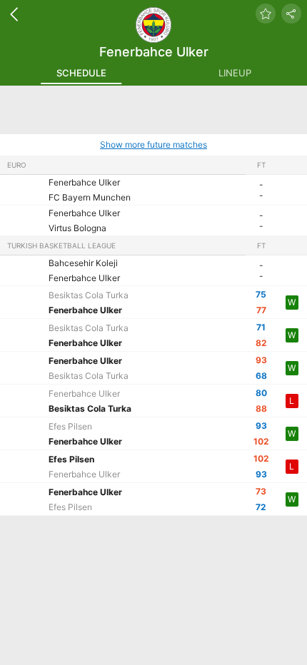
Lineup (234, 72)
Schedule (81, 72)
